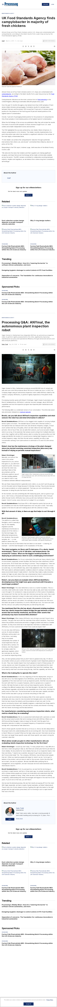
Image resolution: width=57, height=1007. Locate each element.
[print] (54, 46)
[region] (28, 1002)
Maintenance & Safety (8, 13)
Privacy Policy (49, 999)
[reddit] (31, 46)
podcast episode (25, 412)
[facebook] (23, 46)
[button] (3, 4)
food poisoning (42, 99)
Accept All (28, 1004)
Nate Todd (5, 344)
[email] (34, 46)
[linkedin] (26, 46)
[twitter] (28, 46)
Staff (3, 41)
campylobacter (6, 94)
